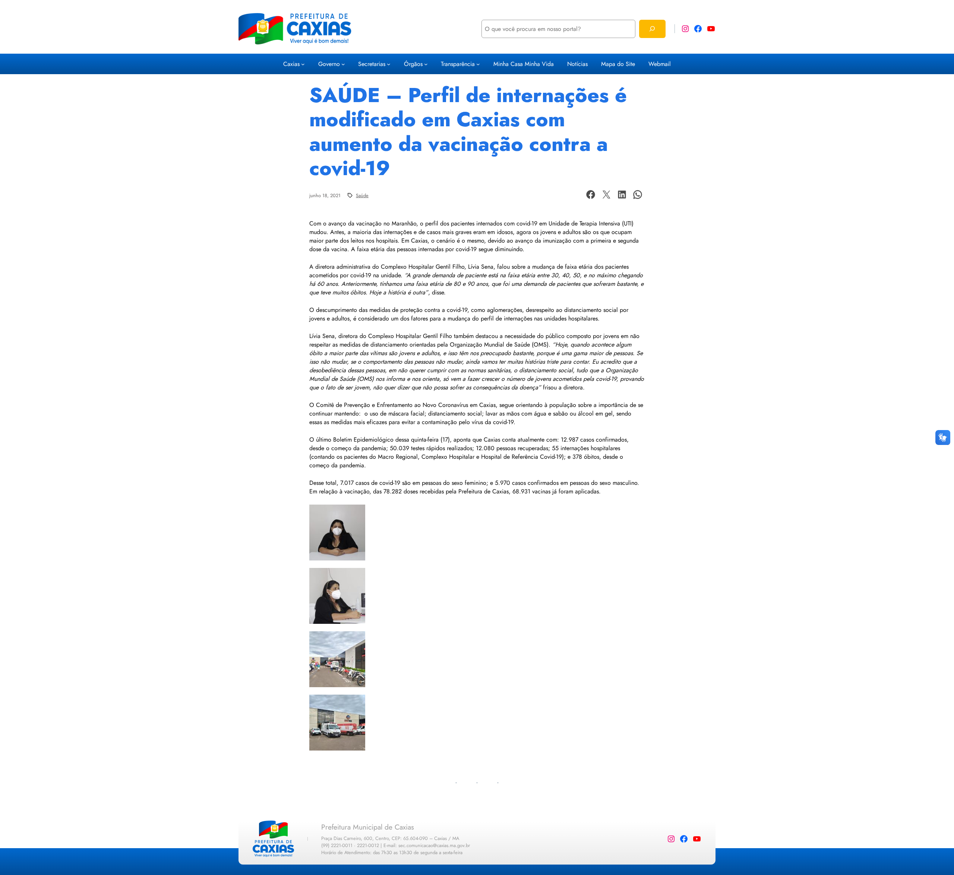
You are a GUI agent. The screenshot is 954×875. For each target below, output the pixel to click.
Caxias (291, 64)
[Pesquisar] (652, 29)
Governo (329, 64)
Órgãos (413, 64)
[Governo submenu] (343, 64)
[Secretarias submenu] (389, 64)
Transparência (458, 64)
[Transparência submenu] (478, 64)
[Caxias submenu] (303, 64)
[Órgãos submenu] (426, 64)
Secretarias (371, 64)
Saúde (362, 195)
